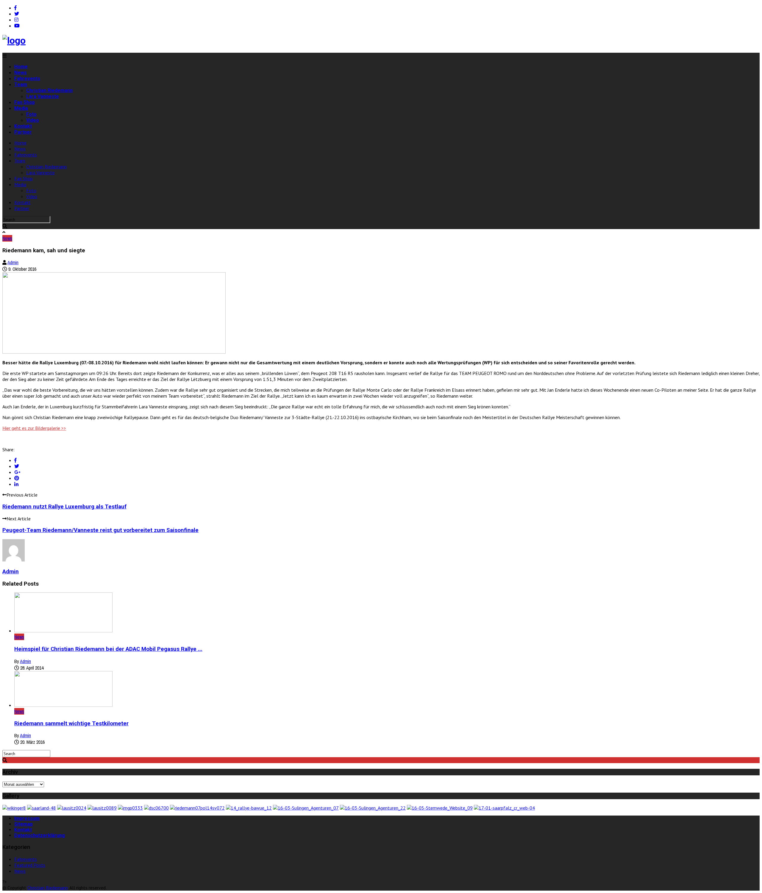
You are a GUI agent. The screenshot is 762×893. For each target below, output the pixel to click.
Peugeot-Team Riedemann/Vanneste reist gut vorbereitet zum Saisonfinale (100, 530)
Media (21, 108)
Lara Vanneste (42, 96)
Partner (23, 132)
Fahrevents (27, 78)
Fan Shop (24, 102)
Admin (12, 262)
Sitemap (23, 824)
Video (32, 120)
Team (20, 84)
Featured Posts (29, 865)
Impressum (27, 818)
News (20, 72)
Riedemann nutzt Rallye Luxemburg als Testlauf (64, 506)
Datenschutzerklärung (39, 835)
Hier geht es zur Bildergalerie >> (34, 428)
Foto (31, 114)
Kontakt (23, 126)
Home (21, 66)
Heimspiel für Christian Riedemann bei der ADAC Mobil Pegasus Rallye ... (108, 649)
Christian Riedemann (49, 90)
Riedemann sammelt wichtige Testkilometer (71, 723)
